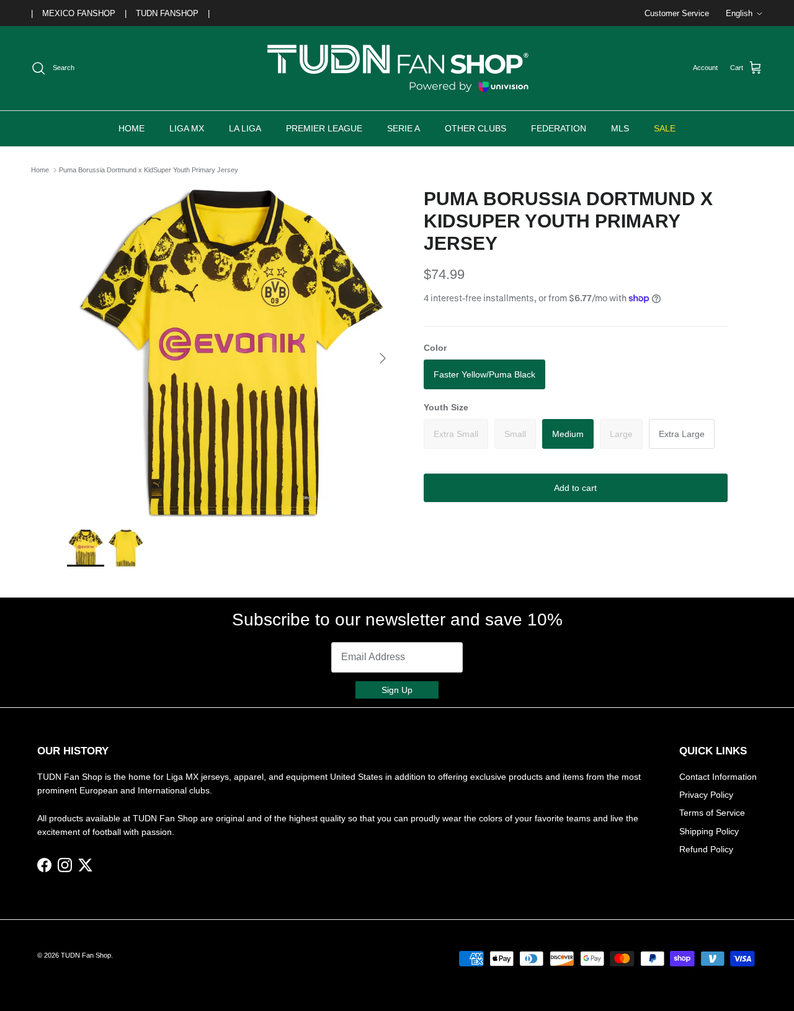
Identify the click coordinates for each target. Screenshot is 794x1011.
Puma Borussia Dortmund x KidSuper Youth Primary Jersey (148, 170)
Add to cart (575, 487)
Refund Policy (706, 849)
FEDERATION (558, 128)
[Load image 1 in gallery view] (231, 352)
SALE (665, 128)
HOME (131, 128)
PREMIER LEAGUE (324, 128)
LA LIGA (245, 128)
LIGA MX (186, 128)
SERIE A (403, 128)
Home (40, 170)
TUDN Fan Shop (86, 955)
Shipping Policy (709, 831)
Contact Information (718, 777)
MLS (620, 128)
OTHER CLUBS (475, 128)
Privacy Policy (706, 795)
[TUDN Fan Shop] (397, 68)
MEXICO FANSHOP (78, 13)
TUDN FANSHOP (167, 13)
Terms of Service (712, 813)
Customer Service (677, 13)
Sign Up (397, 690)
